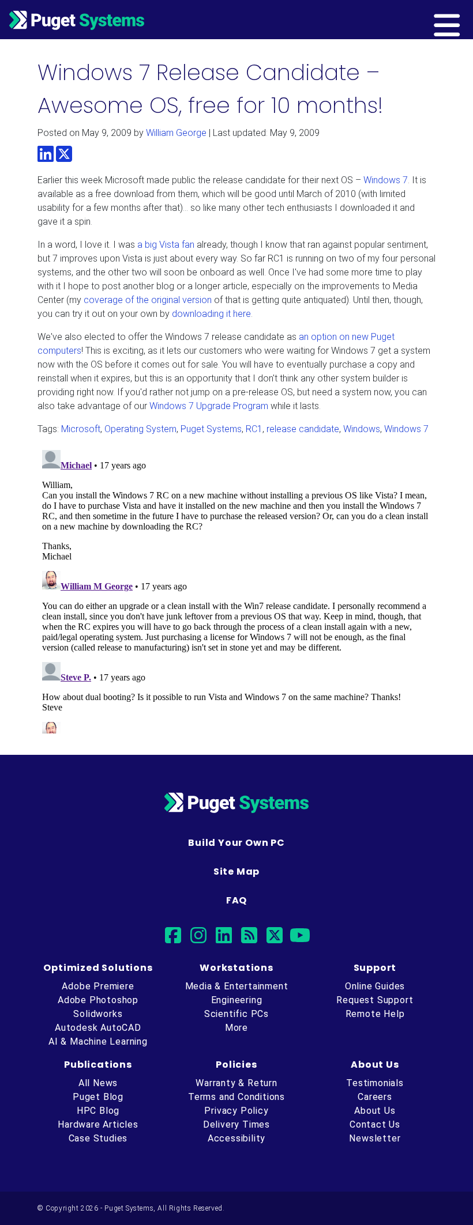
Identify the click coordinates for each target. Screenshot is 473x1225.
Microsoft (80, 429)
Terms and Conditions (236, 1096)
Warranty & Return (236, 1082)
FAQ (236, 900)
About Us (374, 1110)
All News (98, 1082)
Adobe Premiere (98, 986)
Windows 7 (385, 180)
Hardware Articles (98, 1124)
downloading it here (211, 313)
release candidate (302, 429)
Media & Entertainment (236, 986)
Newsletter (374, 1138)
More (236, 1027)
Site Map (236, 871)
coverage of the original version (148, 299)
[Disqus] (236, 589)
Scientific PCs (236, 1013)
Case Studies (98, 1138)
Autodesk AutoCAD (98, 1027)
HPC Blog (98, 1110)
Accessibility (236, 1138)
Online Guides (375, 986)
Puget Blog (98, 1096)
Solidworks (97, 1013)
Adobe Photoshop (98, 1000)
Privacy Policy (236, 1110)
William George (176, 132)
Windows (361, 429)
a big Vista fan (165, 244)
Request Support (374, 1000)
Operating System (140, 429)
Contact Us (375, 1124)
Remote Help (375, 1013)
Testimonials (375, 1082)
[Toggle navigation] (465, 19)
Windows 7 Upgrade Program (208, 405)
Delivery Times (236, 1124)
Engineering (236, 1000)
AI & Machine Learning (98, 1041)
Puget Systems (211, 429)
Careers (375, 1096)
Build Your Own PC (236, 842)
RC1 (254, 429)
